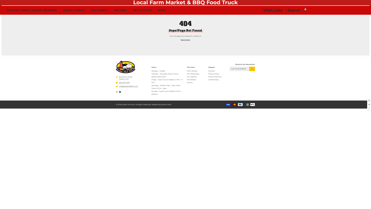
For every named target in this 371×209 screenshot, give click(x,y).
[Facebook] (249, 76)
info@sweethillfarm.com (128, 86)
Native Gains (166, 104)
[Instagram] (253, 76)
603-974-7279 (124, 83)
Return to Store (185, 40)
